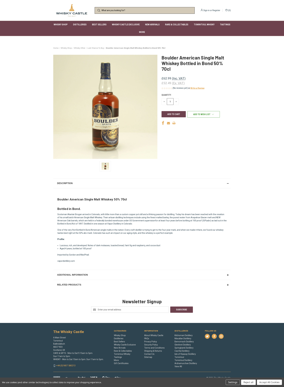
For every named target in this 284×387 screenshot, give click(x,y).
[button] (196, 88)
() (229, 10)
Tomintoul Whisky (204, 24)
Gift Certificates (121, 363)
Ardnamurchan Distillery (186, 363)
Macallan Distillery (183, 338)
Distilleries (80, 24)
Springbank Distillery (184, 348)
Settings (232, 382)
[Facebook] (163, 123)
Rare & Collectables (176, 24)
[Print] (173, 123)
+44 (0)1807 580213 (65, 365)
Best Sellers (99, 24)
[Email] (168, 123)
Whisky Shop (61, 24)
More (142, 32)
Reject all (248, 382)
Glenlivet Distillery (183, 345)
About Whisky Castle (153, 335)
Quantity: (166, 95)
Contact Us (149, 354)
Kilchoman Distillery (184, 335)
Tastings (225, 24)
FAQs (146, 338)
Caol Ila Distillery (182, 351)
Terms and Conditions (154, 348)
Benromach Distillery (184, 341)
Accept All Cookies (269, 382)
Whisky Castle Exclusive (126, 24)
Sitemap (148, 357)
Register (216, 10)
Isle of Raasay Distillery (185, 354)
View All (178, 366)
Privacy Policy (150, 341)
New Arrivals (152, 24)
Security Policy (151, 345)
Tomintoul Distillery (183, 360)
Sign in (206, 10)
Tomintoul (179, 357)
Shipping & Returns (153, 351)
